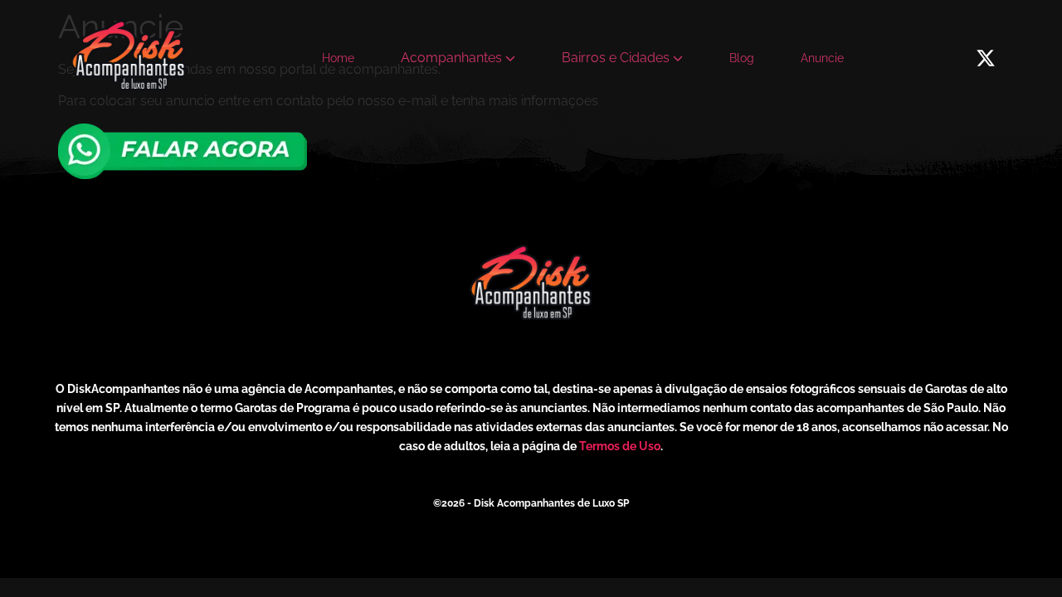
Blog (741, 58)
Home (338, 58)
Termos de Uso (619, 446)
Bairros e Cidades (616, 58)
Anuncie (822, 58)
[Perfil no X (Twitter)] (986, 58)
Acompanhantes (451, 58)
